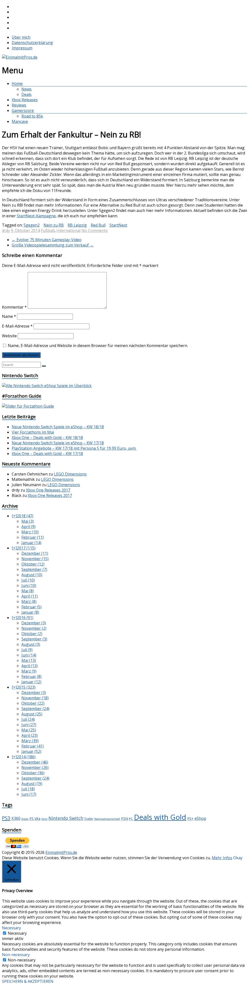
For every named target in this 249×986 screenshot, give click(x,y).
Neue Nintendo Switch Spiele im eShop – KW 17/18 (58, 443)
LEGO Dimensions (70, 474)
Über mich (21, 37)
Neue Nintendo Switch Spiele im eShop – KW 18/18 (58, 426)
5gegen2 (32, 225)
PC (131, 818)
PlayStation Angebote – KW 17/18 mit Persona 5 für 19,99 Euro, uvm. (74, 448)
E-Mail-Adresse (17, 326)
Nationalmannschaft (107, 819)
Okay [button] (237, 857)
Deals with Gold (160, 817)
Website (9, 335)
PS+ (190, 818)
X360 (15, 818)
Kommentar (14, 307)
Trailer (88, 819)
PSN (124, 818)
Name (9, 316)
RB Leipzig (77, 225)
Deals (26, 94)
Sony (44, 819)
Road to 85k (32, 116)
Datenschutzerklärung (32, 42)
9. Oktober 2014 (25, 230)
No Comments (94, 230)
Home (17, 83)
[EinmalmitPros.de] (19, 57)
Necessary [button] (11, 928)
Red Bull (98, 225)
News (26, 89)
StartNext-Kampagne (36, 216)
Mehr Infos (222, 857)
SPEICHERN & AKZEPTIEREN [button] (27, 981)
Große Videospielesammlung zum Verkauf (53, 245)
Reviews (19, 105)
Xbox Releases (25, 99)
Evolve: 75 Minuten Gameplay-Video (46, 239)
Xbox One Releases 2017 (48, 490)
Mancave (20, 121)
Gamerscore (23, 110)
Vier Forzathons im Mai (33, 432)
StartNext (118, 225)
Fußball (47, 230)
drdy (6, 230)
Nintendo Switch (65, 818)
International (68, 230)
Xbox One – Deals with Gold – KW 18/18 (47, 437)
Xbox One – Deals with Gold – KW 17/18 (47, 453)
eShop (200, 818)
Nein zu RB (54, 225)
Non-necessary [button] (16, 954)
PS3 (6, 817)
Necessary (17, 933)
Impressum (22, 48)
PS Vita (34, 818)
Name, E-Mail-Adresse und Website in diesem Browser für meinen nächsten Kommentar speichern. (98, 345)
